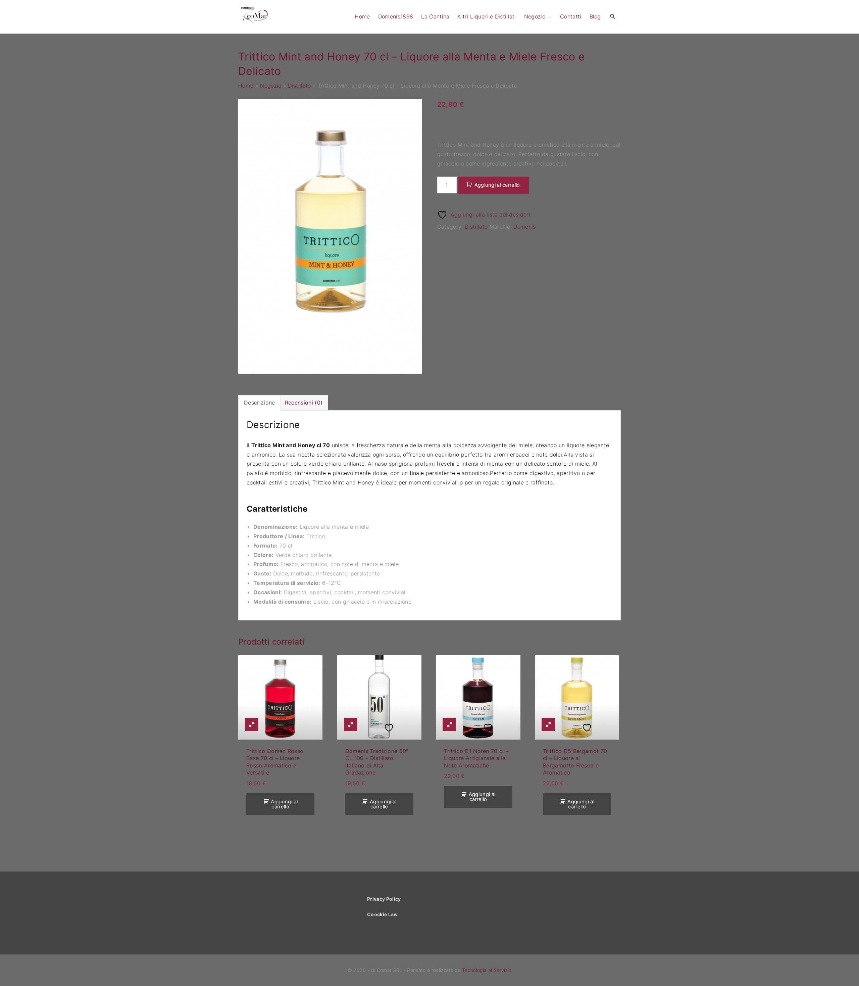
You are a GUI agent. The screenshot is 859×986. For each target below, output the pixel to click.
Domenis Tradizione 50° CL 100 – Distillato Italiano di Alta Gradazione (377, 762)
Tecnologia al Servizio (486, 970)
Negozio (270, 85)
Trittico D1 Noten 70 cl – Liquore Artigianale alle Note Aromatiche (476, 758)
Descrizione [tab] (259, 402)
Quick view (251, 724)
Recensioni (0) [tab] (303, 402)
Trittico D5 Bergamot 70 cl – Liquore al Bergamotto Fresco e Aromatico (575, 762)
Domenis (524, 226)
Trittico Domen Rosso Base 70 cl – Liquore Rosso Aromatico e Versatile (274, 762)
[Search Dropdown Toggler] (613, 16)
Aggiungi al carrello (497, 185)
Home (245, 85)
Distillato (299, 85)
